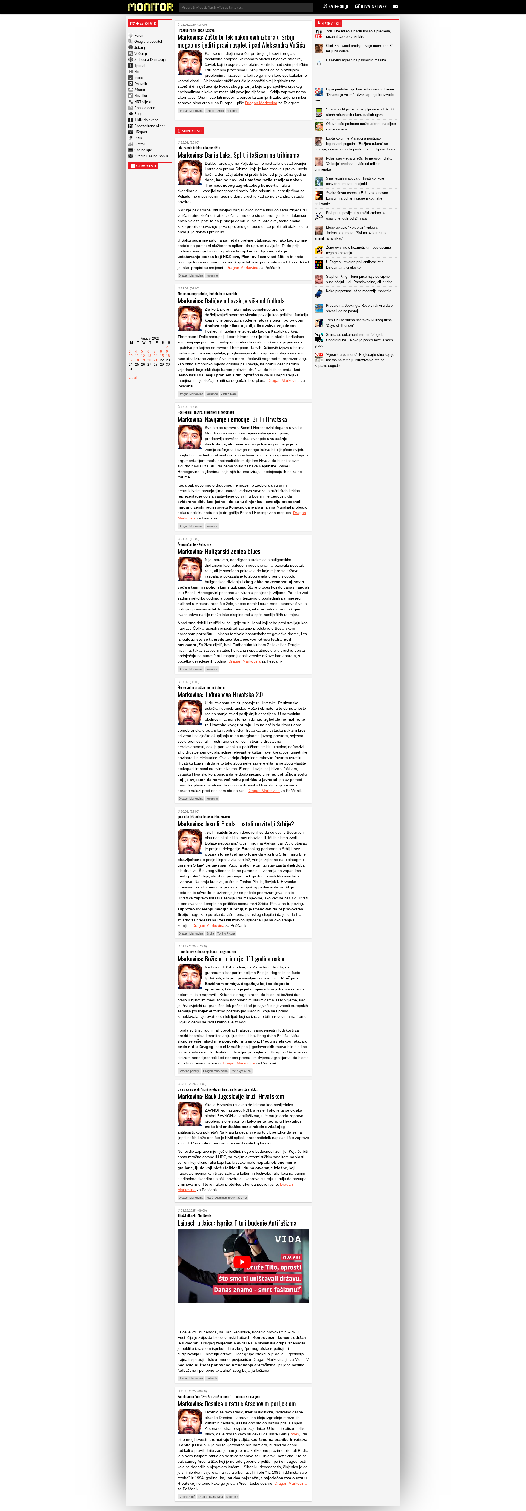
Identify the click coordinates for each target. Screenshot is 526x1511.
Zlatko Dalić (229, 394)
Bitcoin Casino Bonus (151, 156)
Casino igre (143, 150)
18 (137, 360)
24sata (139, 90)
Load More (357, 379)
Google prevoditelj (148, 41)
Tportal (139, 66)
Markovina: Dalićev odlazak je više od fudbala (231, 300)
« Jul (132, 377)
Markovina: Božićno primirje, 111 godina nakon (232, 958)
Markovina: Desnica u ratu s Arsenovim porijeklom (237, 1403)
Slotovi (139, 144)
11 (137, 356)
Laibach (212, 1378)
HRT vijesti (143, 102)
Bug (137, 114)
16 (168, 356)
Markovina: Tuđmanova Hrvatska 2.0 (220, 694)
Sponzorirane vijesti (149, 126)
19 (143, 360)
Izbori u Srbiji (215, 110)
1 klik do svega (146, 120)
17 (131, 360)
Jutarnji (140, 48)
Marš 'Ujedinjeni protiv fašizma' (227, 1197)
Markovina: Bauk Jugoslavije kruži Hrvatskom (231, 1096)
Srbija (210, 933)
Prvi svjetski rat (241, 1071)
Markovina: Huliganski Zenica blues (219, 551)
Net (137, 72)
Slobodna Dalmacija (150, 60)
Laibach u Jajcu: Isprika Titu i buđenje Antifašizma (237, 1223)
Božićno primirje (189, 1071)
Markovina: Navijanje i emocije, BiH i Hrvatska (232, 419)
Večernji (140, 54)
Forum (139, 35)
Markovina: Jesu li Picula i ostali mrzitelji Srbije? (236, 823)
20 (149, 360)
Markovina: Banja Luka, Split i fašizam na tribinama (238, 155)
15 (162, 356)
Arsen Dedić (187, 1496)
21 (156, 360)
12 (143, 356)
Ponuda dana (144, 108)
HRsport (140, 132)
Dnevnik (140, 84)
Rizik (138, 138)
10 (131, 356)
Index (138, 78)
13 (149, 356)
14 (156, 356)
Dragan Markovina (261, 103)
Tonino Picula (226, 933)
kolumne (232, 110)
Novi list (140, 96)
